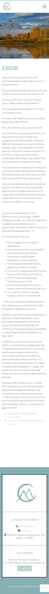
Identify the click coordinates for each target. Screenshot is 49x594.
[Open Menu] (44, 6)
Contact (24, 568)
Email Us (26, 530)
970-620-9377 (26, 526)
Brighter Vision (32, 586)
